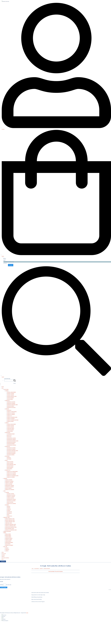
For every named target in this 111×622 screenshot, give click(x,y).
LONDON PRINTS (10, 431)
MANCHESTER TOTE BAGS (11, 445)
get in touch (4, 553)
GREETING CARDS (6, 517)
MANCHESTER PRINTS (11, 443)
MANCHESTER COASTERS (11, 438)
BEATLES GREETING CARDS (10, 520)
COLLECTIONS (5, 389)
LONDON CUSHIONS (47, 568)
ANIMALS (8, 506)
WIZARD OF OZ (7, 470)
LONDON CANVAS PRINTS (11, 424)
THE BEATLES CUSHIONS (11, 449)
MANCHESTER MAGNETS (11, 442)
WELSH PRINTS (9, 468)
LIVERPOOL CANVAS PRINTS (12, 411)
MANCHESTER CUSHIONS (11, 439)
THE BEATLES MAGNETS (11, 453)
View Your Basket (51, 571)
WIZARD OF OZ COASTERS (11, 472)
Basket (5, 265)
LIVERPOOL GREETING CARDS (12, 417)
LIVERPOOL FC (9, 415)
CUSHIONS (5, 478)
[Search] (14, 380)
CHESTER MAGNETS (10, 397)
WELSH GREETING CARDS (11, 464)
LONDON (6, 422)
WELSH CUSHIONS (10, 463)
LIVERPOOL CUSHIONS (11, 414)
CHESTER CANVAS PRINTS (11, 392)
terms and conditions (5, 557)
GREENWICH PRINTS (10, 406)
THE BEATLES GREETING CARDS (12, 450)
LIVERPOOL (7, 408)
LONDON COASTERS (10, 425)
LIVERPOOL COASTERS (11, 413)
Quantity (1, 584)
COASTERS (7, 492)
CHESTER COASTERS (10, 393)
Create (27, 612)
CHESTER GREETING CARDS (11, 396)
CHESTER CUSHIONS (8, 479)
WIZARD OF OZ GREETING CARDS (12, 475)
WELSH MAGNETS (10, 467)
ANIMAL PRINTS (8, 534)
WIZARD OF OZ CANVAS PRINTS (12, 471)
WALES (6, 460)
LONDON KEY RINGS (10, 428)
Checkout (10, 265)
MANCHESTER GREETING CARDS (12, 440)
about (3, 552)
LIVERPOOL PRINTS (10, 421)
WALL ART (5, 546)
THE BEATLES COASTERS (11, 447)
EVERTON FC (9, 410)
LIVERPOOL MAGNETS (11, 418)
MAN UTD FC (9, 436)
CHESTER (6, 390)
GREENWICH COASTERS (11, 495)
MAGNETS (7, 504)
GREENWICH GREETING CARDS (12, 404)
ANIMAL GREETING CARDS (9, 518)
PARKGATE (9, 457)
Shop (32, 568)
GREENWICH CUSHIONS (11, 403)
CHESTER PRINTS (10, 399)
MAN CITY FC (9, 435)
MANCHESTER (7, 432)
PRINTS (4, 532)
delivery (3, 556)
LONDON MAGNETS (10, 429)
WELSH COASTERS (10, 461)
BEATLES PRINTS (8, 535)
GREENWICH (7, 400)
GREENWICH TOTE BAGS (11, 407)
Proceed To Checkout (59, 571)
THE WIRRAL (7, 456)
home (3, 386)
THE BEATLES (7, 446)
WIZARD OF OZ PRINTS (11, 477)
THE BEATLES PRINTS (10, 454)
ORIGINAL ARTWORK (7, 531)
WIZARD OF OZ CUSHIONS (11, 474)
